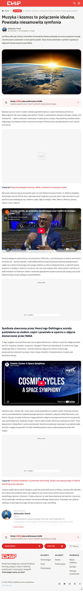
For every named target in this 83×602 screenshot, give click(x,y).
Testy (43, 564)
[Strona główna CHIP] (14, 3)
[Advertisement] (41, 299)
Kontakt (72, 567)
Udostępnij (10, 546)
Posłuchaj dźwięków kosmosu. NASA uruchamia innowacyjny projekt (39, 187)
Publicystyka (60, 564)
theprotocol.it (7, 585)
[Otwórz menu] (79, 3)
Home (7, 11)
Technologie (46, 560)
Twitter (51, 546)
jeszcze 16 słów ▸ (19, 527)
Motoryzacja (46, 568)
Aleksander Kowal (14, 28)
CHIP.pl (10, 582)
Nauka (19, 11)
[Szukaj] (75, 3)
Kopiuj (75, 546)
